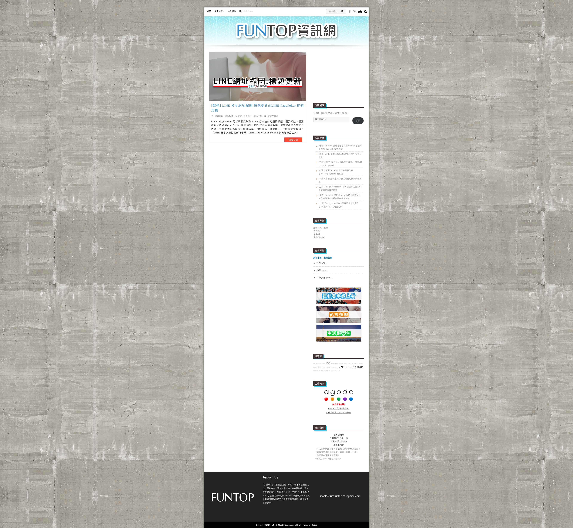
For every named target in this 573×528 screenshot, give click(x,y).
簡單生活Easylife (339, 441)
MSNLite (334, 363)
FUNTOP (297, 525)
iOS (328, 363)
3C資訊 (238, 116)
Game (350, 363)
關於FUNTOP (245, 11)
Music (315, 370)
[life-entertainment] (338, 322)
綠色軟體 (229, 116)
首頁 (209, 11)
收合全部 (328, 257)
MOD (315, 363)
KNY (347, 367)
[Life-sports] (338, 304)
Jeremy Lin (335, 370)
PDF (356, 363)
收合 (326, 227)
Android (358, 366)
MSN (361, 363)
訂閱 (358, 121)
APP (318, 231)
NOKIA (327, 370)
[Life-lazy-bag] (338, 341)
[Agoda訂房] (338, 400)
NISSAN (321, 363)
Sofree (314, 525)
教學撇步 (248, 116)
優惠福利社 (339, 435)
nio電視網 (343, 363)
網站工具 (258, 116)
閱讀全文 (293, 140)
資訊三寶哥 (273, 116)
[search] (342, 11)
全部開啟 (317, 227)
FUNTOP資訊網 (286, 34)
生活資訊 (320, 237)
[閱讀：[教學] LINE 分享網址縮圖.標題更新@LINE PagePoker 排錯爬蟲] (257, 76)
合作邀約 (232, 11)
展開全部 (317, 257)
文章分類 (218, 11)
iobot (315, 367)
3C (350, 367)
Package (322, 367)
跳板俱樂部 (339, 445)
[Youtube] (360, 11)
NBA (328, 367)
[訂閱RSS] (365, 11)
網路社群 (219, 116)
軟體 (318, 234)
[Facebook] (349, 11)
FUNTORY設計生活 (338, 438)
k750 (321, 370)
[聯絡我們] (355, 11)
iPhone (334, 367)
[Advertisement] (338, 73)
